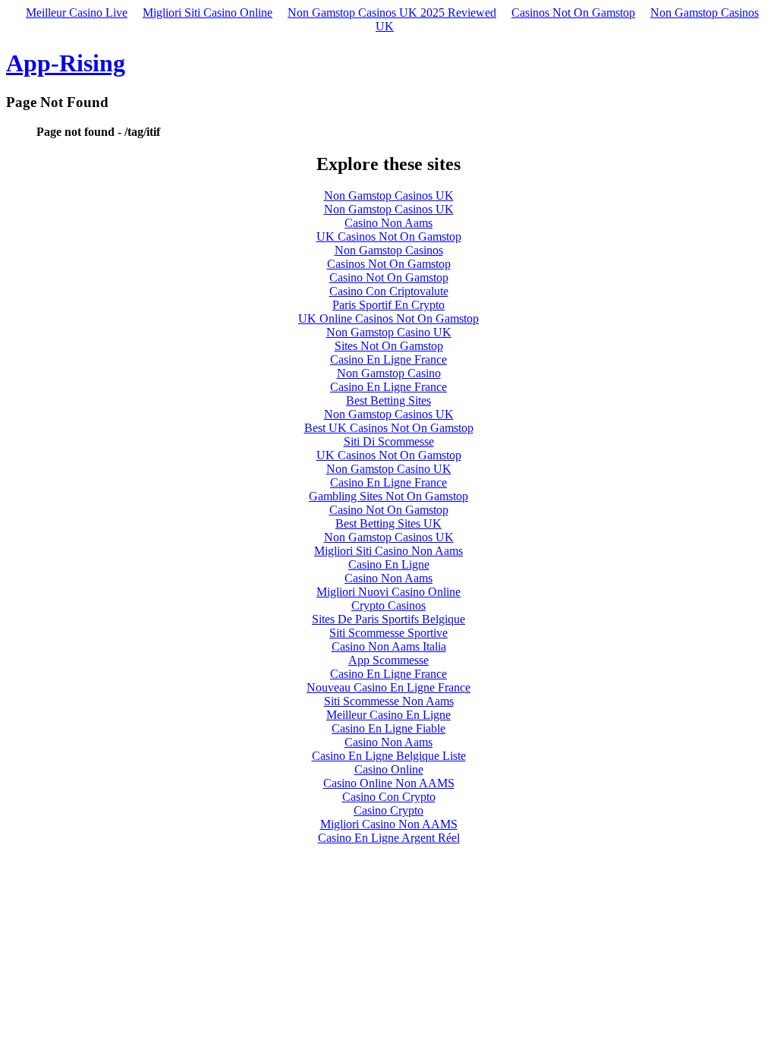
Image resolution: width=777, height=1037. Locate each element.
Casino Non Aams (388, 222)
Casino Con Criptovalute (388, 291)
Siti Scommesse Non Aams (389, 701)
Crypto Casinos (388, 605)
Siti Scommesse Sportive (388, 632)
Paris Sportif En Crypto (388, 304)
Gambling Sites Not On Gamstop (388, 496)
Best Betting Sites (388, 400)
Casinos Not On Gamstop (573, 12)
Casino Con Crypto (389, 796)
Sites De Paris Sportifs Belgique (388, 619)
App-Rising (65, 63)
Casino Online (388, 769)
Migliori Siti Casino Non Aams (388, 550)
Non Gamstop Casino (389, 373)
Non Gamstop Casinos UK (389, 195)
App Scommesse (388, 660)
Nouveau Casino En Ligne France (388, 687)
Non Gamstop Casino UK (388, 332)
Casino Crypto (388, 810)
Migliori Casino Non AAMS (389, 824)
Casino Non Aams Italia (389, 646)
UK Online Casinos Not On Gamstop (388, 318)
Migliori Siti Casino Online (207, 12)
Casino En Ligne (388, 564)
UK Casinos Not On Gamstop (388, 236)
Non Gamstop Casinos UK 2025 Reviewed (392, 12)
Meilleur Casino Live (76, 12)
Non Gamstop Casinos (389, 250)
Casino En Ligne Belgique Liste (389, 755)
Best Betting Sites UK (388, 523)
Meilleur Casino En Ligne (388, 714)
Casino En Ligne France (388, 359)
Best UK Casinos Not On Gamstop (388, 427)
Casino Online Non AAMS (389, 783)
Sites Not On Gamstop (389, 345)
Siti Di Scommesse (389, 441)
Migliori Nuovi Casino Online (388, 591)
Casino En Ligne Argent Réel (389, 837)
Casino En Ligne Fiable (388, 728)
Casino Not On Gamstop (388, 277)
